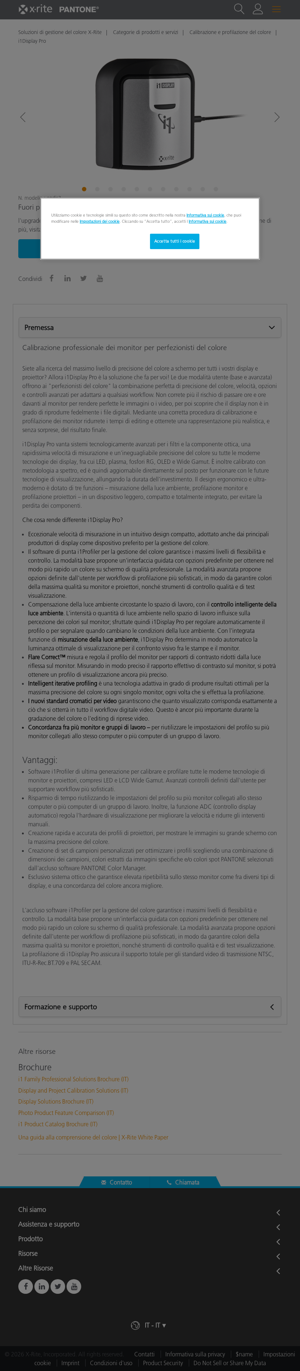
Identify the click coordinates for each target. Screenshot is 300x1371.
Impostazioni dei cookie (100, 221)
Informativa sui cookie (205, 215)
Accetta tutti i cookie (174, 241)
